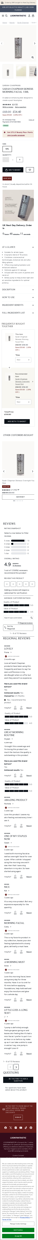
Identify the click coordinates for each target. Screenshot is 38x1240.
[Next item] (32, 471)
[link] (29, 16)
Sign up (18, 1117)
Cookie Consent (18, 1155)
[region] (18, 1199)
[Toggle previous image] (1, 43)
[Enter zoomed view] (33, 57)
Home (5, 23)
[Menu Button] (2, 16)
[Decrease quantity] (6, 159)
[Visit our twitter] (10, 1127)
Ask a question (20, 107)
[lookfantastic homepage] (18, 16)
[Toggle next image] (34, 43)
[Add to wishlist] (30, 169)
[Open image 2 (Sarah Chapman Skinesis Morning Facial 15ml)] (21, 71)
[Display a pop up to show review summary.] (18, 490)
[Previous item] (3, 471)
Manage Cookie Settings (18, 1224)
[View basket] (33, 16)
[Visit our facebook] (5, 1127)
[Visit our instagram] (15, 1127)
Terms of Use (6, 1219)
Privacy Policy (25, 1217)
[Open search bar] (6, 16)
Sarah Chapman (23, 23)
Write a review (8, 107)
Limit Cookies (18, 1230)
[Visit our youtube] (20, 1127)
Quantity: (7, 155)
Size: (5, 144)
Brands (12, 23)
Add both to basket (17, 421)
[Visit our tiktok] (25, 1127)
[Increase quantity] (19, 159)
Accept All (18, 1236)
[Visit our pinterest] (30, 1127)
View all (31, 120)
